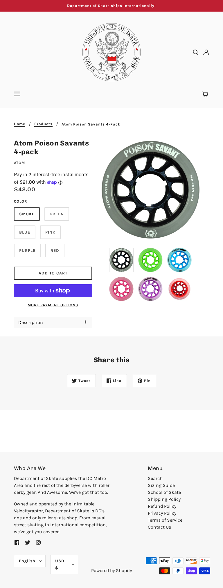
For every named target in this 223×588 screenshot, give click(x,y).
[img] (195, 52)
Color (20, 201)
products (43, 124)
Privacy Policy (162, 513)
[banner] (111, 51)
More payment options (53, 305)
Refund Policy (162, 506)
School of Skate (164, 492)
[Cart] (206, 95)
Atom (19, 163)
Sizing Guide (161, 485)
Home (19, 124)
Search (155, 478)
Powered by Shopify (111, 570)
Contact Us (159, 527)
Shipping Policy (164, 499)
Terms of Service (165, 520)
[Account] (206, 52)
